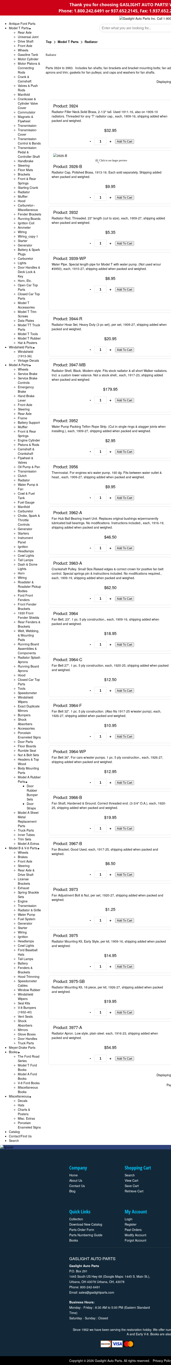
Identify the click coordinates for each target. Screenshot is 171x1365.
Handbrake (25, 161)
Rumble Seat (27, 750)
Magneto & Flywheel (25, 118)
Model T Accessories (26, 305)
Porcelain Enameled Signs (29, 734)
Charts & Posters (24, 1111)
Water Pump (26, 914)
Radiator (24, 192)
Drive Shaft (25, 41)
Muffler (23, 196)
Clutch (22, 475)
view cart (131, 1180)
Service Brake (27, 373)
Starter (22, 240)
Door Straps (31, 805)
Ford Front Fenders (25, 597)
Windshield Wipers (25, 699)
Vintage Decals (28, 360)
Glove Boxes (27, 1034)
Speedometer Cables (27, 983)
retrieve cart (134, 1191)
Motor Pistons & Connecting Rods (29, 67)
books (73, 1240)
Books (13, 1052)
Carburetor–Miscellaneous (28, 207)
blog (72, 1191)
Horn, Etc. (25, 280)
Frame (22, 418)
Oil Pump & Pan (29, 467)
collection (76, 1219)
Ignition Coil (26, 223)
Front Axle (25, 45)
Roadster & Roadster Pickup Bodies (29, 586)
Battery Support (29, 422)
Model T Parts (19, 28)
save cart (132, 1185)
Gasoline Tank (28, 54)
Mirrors (23, 1029)
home (73, 1175)
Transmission (27, 125)
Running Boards (29, 218)
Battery (23, 963)
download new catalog (85, 1224)
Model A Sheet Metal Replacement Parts (28, 819)
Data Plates (26, 320)
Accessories (26, 728)
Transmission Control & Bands (29, 141)
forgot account (135, 1240)
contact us (77, 1185)
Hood (21, 201)
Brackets (24, 174)
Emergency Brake (26, 389)
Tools (21, 688)
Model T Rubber (29, 338)
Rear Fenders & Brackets (29, 624)
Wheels (23, 50)
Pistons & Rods (28, 444)
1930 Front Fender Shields (28, 615)
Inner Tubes (26, 834)
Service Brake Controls (27, 380)
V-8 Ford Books (29, 1083)
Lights (22, 263)
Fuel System (26, 919)
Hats (21, 1105)
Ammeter (24, 227)
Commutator (26, 112)
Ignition (23, 546)
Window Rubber (29, 990)
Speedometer (27, 693)
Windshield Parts (21, 347)
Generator (25, 245)
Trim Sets (24, 839)
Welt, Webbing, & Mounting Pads (28, 635)
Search (14, 1140)
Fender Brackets (29, 214)
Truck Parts (26, 830)
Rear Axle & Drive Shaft (26, 872)
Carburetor (25, 258)
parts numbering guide (85, 1235)
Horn (21, 573)
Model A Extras (28, 843)
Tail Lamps (25, 560)
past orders (133, 1229)
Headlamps (26, 551)
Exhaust (23, 888)
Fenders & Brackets (25, 969)
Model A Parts (19, 365)
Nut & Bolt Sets (28, 755)
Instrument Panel (25, 539)
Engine (23, 901)
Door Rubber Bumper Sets (32, 792)
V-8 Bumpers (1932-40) (27, 1009)
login (128, 1219)
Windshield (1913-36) (25, 353)
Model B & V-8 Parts (23, 848)
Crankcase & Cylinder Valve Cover (28, 103)
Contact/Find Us (20, 1136)
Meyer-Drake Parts (22, 1047)
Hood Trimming (28, 976)
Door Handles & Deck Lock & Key (29, 271)
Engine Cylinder (29, 440)
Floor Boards (27, 746)
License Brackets (24, 881)
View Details (159, 105)
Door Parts (25, 741)
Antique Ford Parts (22, 23)
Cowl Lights (26, 555)
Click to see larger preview (113, 160)
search (130, 1175)
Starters (23, 533)
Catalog (14, 1131)
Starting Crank (28, 187)
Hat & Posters (27, 342)
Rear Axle (25, 32)
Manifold (24, 94)
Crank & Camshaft (24, 78)
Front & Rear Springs (27, 180)
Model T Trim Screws (27, 313)
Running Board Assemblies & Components (28, 648)
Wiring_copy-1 (28, 236)
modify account (135, 1235)
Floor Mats (25, 170)
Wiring (22, 232)
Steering (24, 165)
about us (75, 1180)
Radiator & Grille (29, 910)
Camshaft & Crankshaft (26, 451)
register (130, 1224)
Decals (22, 1100)
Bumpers (24, 715)
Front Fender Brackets (27, 606)
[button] (124, 141)
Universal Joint (28, 37)
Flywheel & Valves (25, 460)
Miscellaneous (19, 1096)
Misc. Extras (26, 1118)
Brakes (23, 857)
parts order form (81, 1229)
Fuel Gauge (26, 502)
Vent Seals (25, 1016)
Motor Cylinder (28, 59)
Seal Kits (24, 1003)
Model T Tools (28, 334)
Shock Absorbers (25, 721)
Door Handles (27, 1038)
